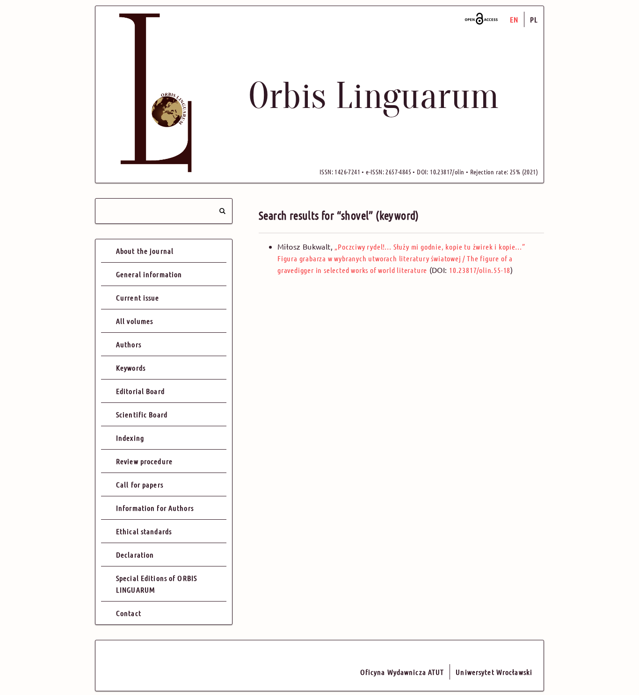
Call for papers (139, 484)
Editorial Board (140, 391)
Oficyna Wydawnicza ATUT (402, 671)
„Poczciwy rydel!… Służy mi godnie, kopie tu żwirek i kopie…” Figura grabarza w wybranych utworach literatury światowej (401, 258)
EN (514, 19)
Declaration (135, 554)
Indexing (130, 437)
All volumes (134, 320)
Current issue (138, 297)
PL (534, 19)
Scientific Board (141, 414)
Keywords (130, 367)
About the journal (145, 250)
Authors (128, 344)
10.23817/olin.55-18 (479, 269)
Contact (128, 613)
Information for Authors (155, 507)
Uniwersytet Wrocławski (494, 671)
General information (149, 274)
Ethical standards (144, 531)
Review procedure (144, 461)
